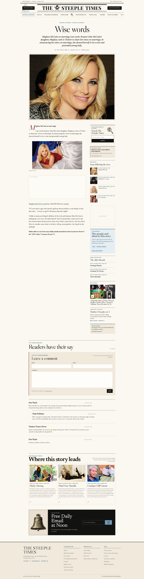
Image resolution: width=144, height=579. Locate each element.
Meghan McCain (35, 204)
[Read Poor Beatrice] (93, 198)
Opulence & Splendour (51, 14)
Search (102, 140)
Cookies (106, 556)
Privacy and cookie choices (111, 553)
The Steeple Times (62, 50)
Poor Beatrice (102, 197)
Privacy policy (108, 550)
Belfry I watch (87, 553)
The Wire (102, 14)
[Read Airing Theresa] (93, 189)
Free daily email (28, 8)
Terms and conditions (109, 558)
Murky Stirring (36, 485)
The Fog (39, 14)
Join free (108, 522)
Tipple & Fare (64, 14)
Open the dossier (97, 250)
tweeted (44, 204)
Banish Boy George (103, 179)
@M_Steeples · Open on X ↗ (97, 320)
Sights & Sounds (113, 14)
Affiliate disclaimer (109, 564)
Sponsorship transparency (91, 558)
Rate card (86, 556)
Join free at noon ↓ (97, 331)
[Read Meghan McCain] (93, 171)
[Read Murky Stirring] (43, 473)
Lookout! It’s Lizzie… (97, 271)
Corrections (67, 556)
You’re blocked (95, 277)
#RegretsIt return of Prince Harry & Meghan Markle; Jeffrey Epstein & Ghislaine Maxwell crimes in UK (102, 302)
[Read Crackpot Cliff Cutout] (100, 473)
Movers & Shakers (28, 14)
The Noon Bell (36, 561)
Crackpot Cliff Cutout (97, 485)
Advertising (87, 550)
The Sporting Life (81, 14)
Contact (66, 561)
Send (109, 391)
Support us (44, 561)
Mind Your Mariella (67, 485)
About (65, 550)
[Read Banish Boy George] (93, 180)
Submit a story (67, 564)
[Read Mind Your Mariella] (72, 473)
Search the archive (68, 567)
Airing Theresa (102, 188)
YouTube (25, 561)
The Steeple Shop (68, 570)
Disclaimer (107, 561)
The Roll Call (93, 14)
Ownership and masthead (70, 558)
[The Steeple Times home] (72, 8)
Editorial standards (69, 553)
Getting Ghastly (96, 265)
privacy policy (48, 391)
